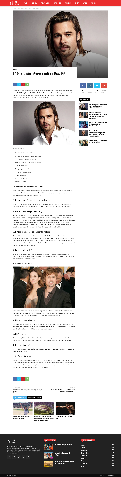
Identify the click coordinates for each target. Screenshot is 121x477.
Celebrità (34, 3)
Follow (90, 83)
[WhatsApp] (27, 84)
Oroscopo (57, 3)
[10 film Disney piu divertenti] (48, 447)
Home (14, 8)
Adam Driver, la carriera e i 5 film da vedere (98, 141)
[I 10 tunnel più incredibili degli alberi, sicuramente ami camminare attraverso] (44, 408)
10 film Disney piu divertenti (63, 445)
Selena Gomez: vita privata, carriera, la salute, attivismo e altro (98, 106)
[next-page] (17, 424)
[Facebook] (15, 84)
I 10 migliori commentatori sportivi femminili (21, 417)
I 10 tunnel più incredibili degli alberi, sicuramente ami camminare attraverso (44, 418)
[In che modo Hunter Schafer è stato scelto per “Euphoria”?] (83, 124)
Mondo (93, 3)
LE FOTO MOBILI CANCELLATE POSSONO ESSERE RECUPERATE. (61, 391)
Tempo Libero (45, 3)
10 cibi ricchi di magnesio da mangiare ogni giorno (27, 391)
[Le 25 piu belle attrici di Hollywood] (48, 455)
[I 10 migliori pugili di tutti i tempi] (65, 408)
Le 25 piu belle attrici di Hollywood (62, 454)
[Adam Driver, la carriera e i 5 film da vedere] (83, 143)
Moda (77, 3)
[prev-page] (14, 424)
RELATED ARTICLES (20, 398)
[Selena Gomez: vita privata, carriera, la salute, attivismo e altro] (83, 106)
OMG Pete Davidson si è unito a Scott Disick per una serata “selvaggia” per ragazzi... (98, 115)
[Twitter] (19, 84)
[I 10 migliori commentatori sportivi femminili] (23, 408)
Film (25, 3)
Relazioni (68, 3)
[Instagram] (14, 457)
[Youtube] (28, 457)
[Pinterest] (23, 84)
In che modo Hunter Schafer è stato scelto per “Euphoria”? (98, 124)
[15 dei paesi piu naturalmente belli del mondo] (48, 464)
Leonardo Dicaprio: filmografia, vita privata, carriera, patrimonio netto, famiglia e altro (98, 133)
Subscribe (104, 83)
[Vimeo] (23, 457)
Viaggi (85, 3)
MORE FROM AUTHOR (34, 398)
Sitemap (102, 475)
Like (83, 83)
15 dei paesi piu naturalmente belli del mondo (64, 462)
